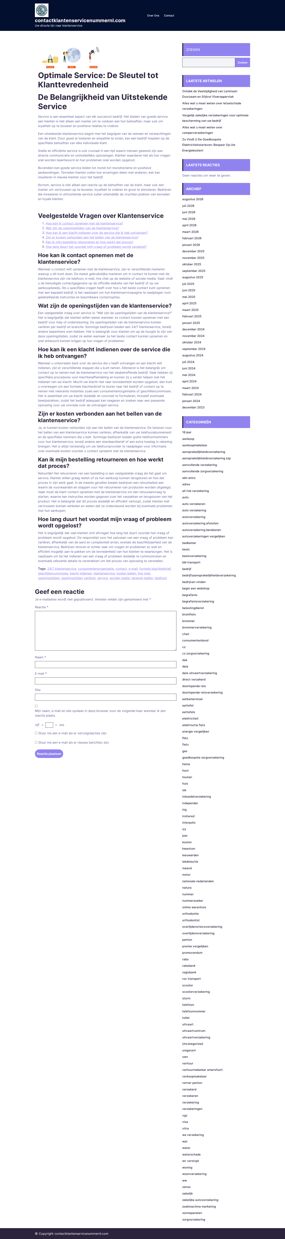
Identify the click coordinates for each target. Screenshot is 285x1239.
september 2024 (194, 349)
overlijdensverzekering (198, 933)
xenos (186, 1187)
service (102, 578)
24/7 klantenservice (61, 569)
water (186, 1148)
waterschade (191, 1154)
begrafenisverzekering (198, 601)
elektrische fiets (193, 725)
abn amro (188, 478)
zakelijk (187, 1193)
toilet (186, 1018)
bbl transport (191, 562)
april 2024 (189, 381)
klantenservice (104, 573)
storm (186, 998)
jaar (185, 835)
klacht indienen (81, 573)
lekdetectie (190, 861)
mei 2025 (188, 297)
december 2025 (193, 251)
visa (185, 1122)
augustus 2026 (192, 199)
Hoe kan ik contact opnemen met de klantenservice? (84, 223)
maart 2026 (190, 232)
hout (185, 770)
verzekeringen (192, 1109)
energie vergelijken (195, 731)
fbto (185, 738)
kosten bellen (126, 573)
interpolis (188, 822)
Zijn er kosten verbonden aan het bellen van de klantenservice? (92, 237)
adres (186, 484)
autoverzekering (193, 517)
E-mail (41, 673)
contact (121, 569)
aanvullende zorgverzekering (202, 471)
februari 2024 (192, 394)
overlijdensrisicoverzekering (202, 926)
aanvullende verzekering (199, 465)
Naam (40, 657)
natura (187, 887)
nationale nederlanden (198, 881)
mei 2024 (188, 375)
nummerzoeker (192, 900)
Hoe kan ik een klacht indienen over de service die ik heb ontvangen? (97, 233)
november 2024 (193, 336)
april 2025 (189, 303)
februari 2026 (192, 238)
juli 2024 (188, 362)
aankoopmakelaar (194, 445)
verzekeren (190, 1096)
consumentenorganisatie (96, 569)
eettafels (188, 712)
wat (184, 1141)
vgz (184, 1115)
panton (187, 939)
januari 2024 (191, 401)
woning (187, 1167)
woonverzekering (194, 1174)
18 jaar (187, 432)
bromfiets (189, 614)
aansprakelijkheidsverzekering (203, 452)
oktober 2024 (191, 342)
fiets (185, 744)
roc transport (191, 979)
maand (187, 868)
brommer (188, 621)
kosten (187, 842)
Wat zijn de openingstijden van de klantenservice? (82, 228)
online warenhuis (194, 907)
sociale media (120, 578)
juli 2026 (188, 206)
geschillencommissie (53, 573)
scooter (187, 985)
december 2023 (193, 407)
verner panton (192, 1083)
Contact (169, 15)
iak (184, 790)
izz (184, 829)
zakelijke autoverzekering (200, 1200)
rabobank (188, 966)
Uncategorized (192, 1044)
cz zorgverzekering (195, 653)
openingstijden (49, 578)
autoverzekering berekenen (201, 530)
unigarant (189, 1050)
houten (187, 777)
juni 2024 (188, 368)
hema (186, 764)
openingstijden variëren (78, 578)
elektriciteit (190, 718)
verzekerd (189, 1089)
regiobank (189, 972)
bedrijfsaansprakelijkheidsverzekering (209, 575)
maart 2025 (190, 310)
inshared (188, 816)
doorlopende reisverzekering (202, 692)
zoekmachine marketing (199, 1206)
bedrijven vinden (194, 582)
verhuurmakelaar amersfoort (202, 1070)
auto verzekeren (193, 504)
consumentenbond (195, 640)
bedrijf (186, 569)
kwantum (188, 848)
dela (185, 666)
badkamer (189, 543)
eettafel (187, 705)
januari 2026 (191, 245)
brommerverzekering (197, 627)
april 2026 (189, 225)
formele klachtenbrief (155, 569)
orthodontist (191, 920)
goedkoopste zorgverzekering (203, 757)
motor (186, 874)
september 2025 (193, 271)
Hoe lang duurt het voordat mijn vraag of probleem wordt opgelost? (96, 247)
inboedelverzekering (196, 796)
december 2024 (193, 329)
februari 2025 (191, 316)
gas (184, 751)
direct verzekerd (194, 679)
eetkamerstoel (192, 699)
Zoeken (193, 50)
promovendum (192, 952)
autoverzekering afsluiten (200, 523)
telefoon (161, 578)
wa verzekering (193, 1135)
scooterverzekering (196, 992)
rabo (185, 959)
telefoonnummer (194, 1011)
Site (38, 690)
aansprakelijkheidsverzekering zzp (206, 458)
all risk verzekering (195, 491)
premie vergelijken (195, 946)
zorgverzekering (193, 1219)
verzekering (190, 1102)
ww (184, 1180)
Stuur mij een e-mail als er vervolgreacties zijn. (72, 733)
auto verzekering (194, 510)
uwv (185, 1057)
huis (185, 783)
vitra (185, 1128)
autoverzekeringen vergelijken (203, 536)
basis (186, 549)
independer (190, 803)
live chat (144, 573)
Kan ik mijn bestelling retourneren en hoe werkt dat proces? (89, 242)
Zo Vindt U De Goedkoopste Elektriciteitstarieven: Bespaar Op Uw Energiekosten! (208, 144)
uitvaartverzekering (196, 1037)
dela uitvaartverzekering (199, 673)
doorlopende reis (194, 686)
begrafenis (189, 595)
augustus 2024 (192, 355)
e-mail (133, 569)
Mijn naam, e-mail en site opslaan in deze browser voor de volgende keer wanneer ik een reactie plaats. (100, 713)
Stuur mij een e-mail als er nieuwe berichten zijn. (73, 742)
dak (184, 660)
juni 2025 (188, 290)
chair (185, 634)
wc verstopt (190, 1161)
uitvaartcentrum (193, 1031)
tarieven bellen (142, 578)
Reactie (41, 607)
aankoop (188, 439)
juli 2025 (188, 284)
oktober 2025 (191, 264)
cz (184, 647)
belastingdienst (193, 608)
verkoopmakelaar (194, 1076)
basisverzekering (194, 556)
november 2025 (193, 258)
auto (185, 497)
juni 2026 (188, 212)
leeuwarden (190, 855)
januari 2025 (191, 323)
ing (184, 809)
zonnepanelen (192, 1213)
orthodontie (190, 913)
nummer (188, 894)
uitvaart (187, 1024)
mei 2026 (188, 219)
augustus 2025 (192, 277)
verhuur (187, 1063)
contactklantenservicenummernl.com (80, 20)
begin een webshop (195, 588)
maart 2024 (190, 388)
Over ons (153, 15)
